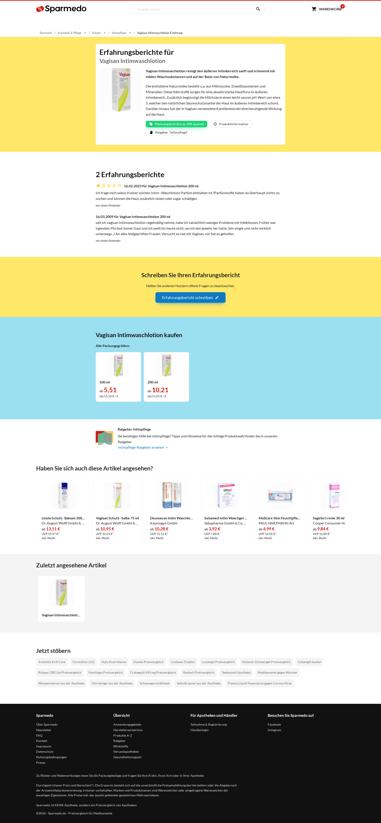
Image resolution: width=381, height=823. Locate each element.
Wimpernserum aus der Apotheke (61, 683)
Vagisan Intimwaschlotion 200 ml (61, 615)
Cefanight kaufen (309, 662)
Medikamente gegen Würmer (277, 672)
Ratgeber (119, 741)
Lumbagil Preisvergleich (218, 662)
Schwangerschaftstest (155, 683)
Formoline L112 (83, 662)
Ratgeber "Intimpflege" (171, 132)
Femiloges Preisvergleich (106, 672)
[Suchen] (257, 9)
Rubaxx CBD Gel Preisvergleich (59, 672)
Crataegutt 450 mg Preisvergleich (153, 672)
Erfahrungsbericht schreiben (187, 297)
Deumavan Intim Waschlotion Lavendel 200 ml (171, 518)
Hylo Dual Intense (114, 662)
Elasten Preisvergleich (148, 662)
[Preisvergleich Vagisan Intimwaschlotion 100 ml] (118, 365)
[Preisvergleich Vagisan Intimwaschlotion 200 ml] (166, 365)
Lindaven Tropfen (183, 662)
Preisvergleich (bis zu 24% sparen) (179, 124)
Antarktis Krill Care (51, 662)
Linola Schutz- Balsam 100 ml (63, 518)
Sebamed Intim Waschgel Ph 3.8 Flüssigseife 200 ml (226, 518)
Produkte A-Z (122, 735)
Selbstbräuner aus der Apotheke (198, 683)
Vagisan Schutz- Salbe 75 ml (117, 518)
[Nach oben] (369, 811)
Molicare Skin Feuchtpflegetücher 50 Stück (280, 518)
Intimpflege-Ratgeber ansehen (141, 447)
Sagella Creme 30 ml (328, 518)
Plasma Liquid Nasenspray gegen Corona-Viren (260, 683)
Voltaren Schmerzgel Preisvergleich (266, 662)
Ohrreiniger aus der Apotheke (112, 683)
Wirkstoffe (120, 746)
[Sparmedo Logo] (61, 9)
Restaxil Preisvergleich (198, 672)
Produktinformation (233, 124)
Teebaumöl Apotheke (236, 672)
